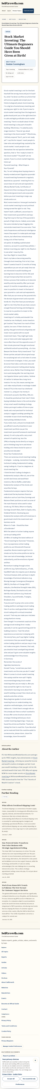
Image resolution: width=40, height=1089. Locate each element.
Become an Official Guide (10, 1004)
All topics (4, 952)
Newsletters (5, 993)
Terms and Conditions (9, 1026)
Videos (3, 973)
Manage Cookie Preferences (12, 1046)
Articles (12, 19)
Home (4, 19)
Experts (4, 957)
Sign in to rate (10, 77)
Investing (22, 19)
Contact (4, 1009)
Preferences (20, 1084)
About (4, 11)
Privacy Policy (6, 1020)
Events (3, 998)
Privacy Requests (7, 1041)
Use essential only (29, 1079)
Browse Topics (17, 11)
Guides (3, 962)
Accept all (10, 1079)
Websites (4, 988)
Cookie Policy (6, 1031)
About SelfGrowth (7, 982)
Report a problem (9, 1056)
